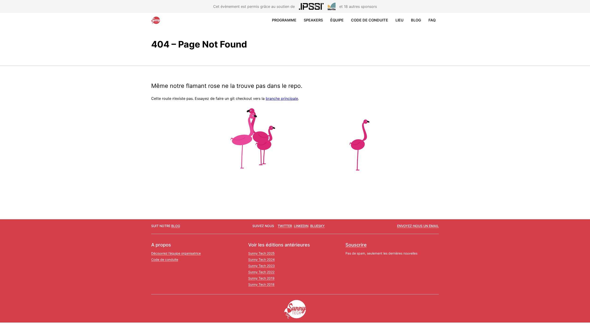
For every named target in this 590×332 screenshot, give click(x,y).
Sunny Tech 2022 (261, 272)
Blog (416, 20)
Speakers (313, 20)
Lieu (399, 20)
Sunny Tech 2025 (261, 253)
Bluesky (317, 226)
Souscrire (356, 245)
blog (175, 226)
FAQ (432, 20)
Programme (284, 20)
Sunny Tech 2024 (261, 259)
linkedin (301, 226)
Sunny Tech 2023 (261, 266)
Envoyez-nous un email (418, 226)
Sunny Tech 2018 (261, 284)
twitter (285, 226)
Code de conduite (369, 20)
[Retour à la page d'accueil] (156, 20)
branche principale (282, 98)
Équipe (337, 20)
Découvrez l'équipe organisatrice (176, 253)
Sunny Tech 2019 (261, 278)
